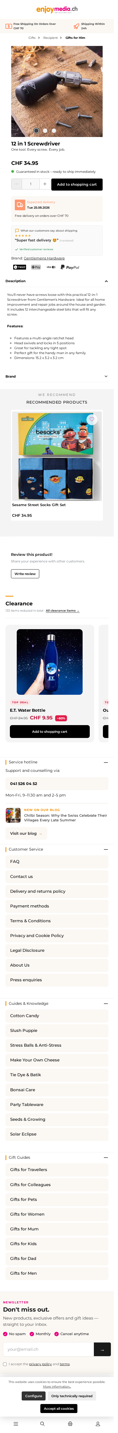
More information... (57, 1386)
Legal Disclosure (27, 950)
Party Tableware (26, 1104)
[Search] (42, 1424)
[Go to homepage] (57, 10)
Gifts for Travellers (28, 1169)
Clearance (19, 603)
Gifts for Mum (24, 1229)
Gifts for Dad (23, 1258)
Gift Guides (19, 1157)
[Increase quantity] (45, 184)
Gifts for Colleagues (30, 1184)
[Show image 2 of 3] (45, 131)
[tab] (56, 281)
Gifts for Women (27, 1214)
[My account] (98, 1424)
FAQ (14, 861)
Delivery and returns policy (37, 891)
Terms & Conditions (30, 920)
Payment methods (29, 906)
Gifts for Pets (23, 1199)
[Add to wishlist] (99, 53)
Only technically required (71, 1396)
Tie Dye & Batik (25, 1074)
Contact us (21, 876)
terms (65, 1364)
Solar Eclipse (23, 1134)
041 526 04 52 (23, 783)
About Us (20, 965)
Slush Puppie (23, 1030)
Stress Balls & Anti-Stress (35, 1045)
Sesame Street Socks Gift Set (39, 505)
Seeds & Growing (27, 1119)
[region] (57, 91)
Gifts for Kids (23, 1243)
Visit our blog (23, 833)
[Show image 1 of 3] (36, 131)
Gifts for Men (23, 1273)
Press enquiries (26, 979)
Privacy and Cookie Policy (37, 935)
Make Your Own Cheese (35, 1060)
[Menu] (16, 1424)
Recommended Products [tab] (57, 402)
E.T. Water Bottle (27, 710)
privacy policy (40, 1364)
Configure (33, 1396)
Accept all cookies (59, 1408)
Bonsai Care (22, 1089)
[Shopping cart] (70, 1424)
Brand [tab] (10, 376)
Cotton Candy (24, 1015)
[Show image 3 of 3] (54, 131)
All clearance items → (63, 610)
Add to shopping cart (77, 184)
